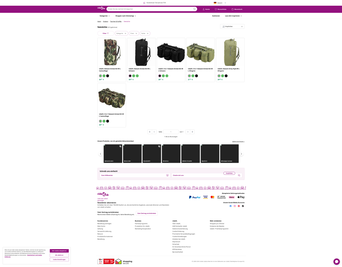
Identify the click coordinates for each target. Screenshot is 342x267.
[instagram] (235, 206)
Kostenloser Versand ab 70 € (156, 3)
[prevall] (150, 132)
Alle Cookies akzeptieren (59, 251)
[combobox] (151, 9)
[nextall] (192, 132)
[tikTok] (243, 206)
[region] (37, 255)
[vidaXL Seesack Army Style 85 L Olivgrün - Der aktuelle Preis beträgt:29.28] (230, 52)
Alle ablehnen (59, 255)
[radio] (100, 75)
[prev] (154, 132)
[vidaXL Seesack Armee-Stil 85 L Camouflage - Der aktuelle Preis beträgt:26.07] (112, 52)
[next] (188, 132)
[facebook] (230, 206)
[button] (113, 153)
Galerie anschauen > (238, 141)
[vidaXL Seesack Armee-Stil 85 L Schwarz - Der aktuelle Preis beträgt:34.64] (141, 52)
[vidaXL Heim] (101, 8)
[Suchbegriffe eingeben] (194, 8)
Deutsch (219, 3)
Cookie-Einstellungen (179, 236)
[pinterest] (239, 206)
